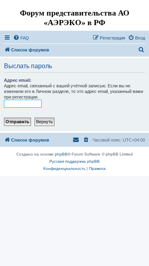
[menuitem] (21, 38)
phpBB (61, 154)
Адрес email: (17, 80)
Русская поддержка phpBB (74, 161)
